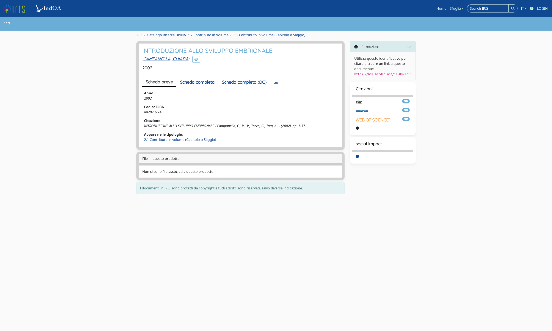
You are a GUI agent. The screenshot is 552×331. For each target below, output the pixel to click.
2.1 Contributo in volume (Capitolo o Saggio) (269, 35)
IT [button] (522, 8)
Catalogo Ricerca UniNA (166, 35)
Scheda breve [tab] (159, 81)
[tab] (276, 82)
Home (441, 8)
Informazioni (368, 46)
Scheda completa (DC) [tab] (244, 82)
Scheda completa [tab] (197, 82)
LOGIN (542, 8)
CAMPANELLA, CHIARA (165, 58)
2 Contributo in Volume (210, 35)
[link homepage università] (49, 8)
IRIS (139, 35)
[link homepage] (16, 8)
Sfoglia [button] (455, 8)
